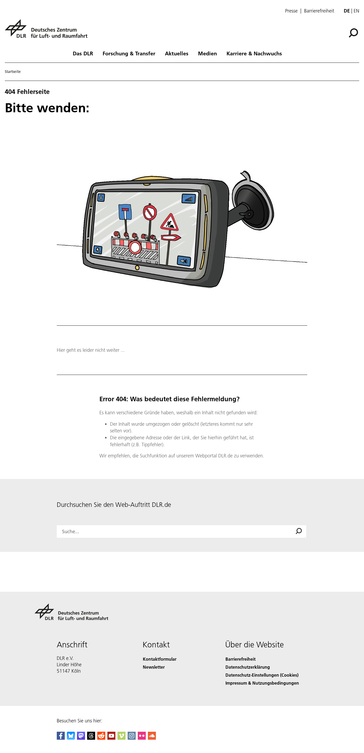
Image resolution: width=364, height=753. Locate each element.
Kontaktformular (159, 659)
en (356, 11)
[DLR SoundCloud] (152, 738)
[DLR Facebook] (61, 738)
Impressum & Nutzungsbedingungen (262, 683)
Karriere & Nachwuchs (254, 53)
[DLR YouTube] (111, 738)
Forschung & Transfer (129, 53)
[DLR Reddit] (101, 738)
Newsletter (154, 667)
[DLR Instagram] (132, 738)
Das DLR (83, 53)
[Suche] (354, 32)
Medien (207, 53)
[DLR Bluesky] (71, 738)
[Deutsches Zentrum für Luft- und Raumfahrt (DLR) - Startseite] (48, 31)
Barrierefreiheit (319, 11)
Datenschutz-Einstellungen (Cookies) (261, 675)
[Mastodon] (81, 738)
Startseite (13, 71)
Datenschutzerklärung (247, 667)
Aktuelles (176, 53)
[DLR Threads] (91, 738)
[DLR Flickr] (142, 738)
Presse (291, 11)
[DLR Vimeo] (122, 738)
